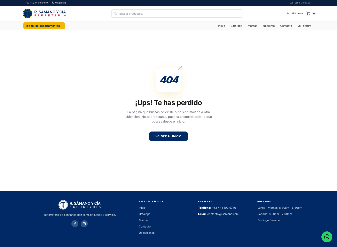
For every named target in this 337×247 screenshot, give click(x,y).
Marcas (252, 25)
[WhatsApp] (326, 236)
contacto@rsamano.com (223, 214)
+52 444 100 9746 (224, 207)
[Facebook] (74, 223)
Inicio (221, 25)
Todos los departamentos (42, 25)
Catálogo (236, 25)
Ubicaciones (146, 232)
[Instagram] (84, 223)
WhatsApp (60, 2)
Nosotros (269, 25)
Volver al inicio (168, 136)
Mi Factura (304, 25)
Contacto (286, 25)
